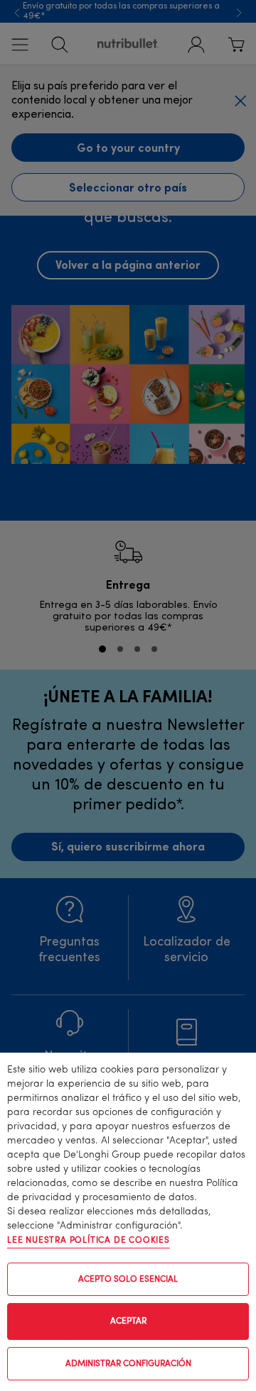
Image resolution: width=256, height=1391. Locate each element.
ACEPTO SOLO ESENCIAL (128, 1279)
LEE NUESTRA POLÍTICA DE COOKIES (88, 1240)
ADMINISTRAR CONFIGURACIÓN (128, 1364)
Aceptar (128, 1321)
